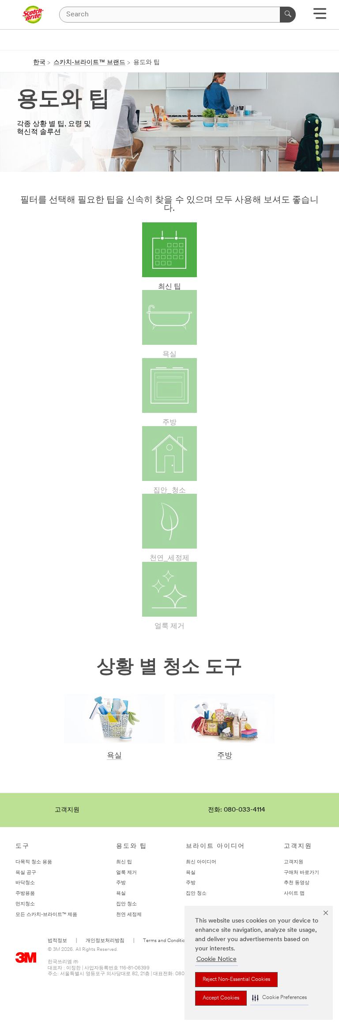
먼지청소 (25, 904)
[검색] (288, 15)
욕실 (114, 755)
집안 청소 (126, 904)
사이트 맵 (294, 893)
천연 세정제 (129, 914)
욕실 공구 (25, 872)
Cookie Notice (216, 959)
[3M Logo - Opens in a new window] (33, 14)
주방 (224, 755)
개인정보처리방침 (105, 940)
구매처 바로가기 (301, 872)
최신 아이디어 (201, 862)
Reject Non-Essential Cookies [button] (236, 979)
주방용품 (25, 893)
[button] (279, 998)
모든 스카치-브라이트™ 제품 (46, 914)
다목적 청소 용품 (33, 862)
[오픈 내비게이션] (319, 16)
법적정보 (57, 940)
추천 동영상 (296, 883)
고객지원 (67, 810)
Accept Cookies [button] (221, 998)
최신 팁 (124, 862)
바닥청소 (25, 883)
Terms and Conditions (166, 940)
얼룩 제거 (126, 872)
